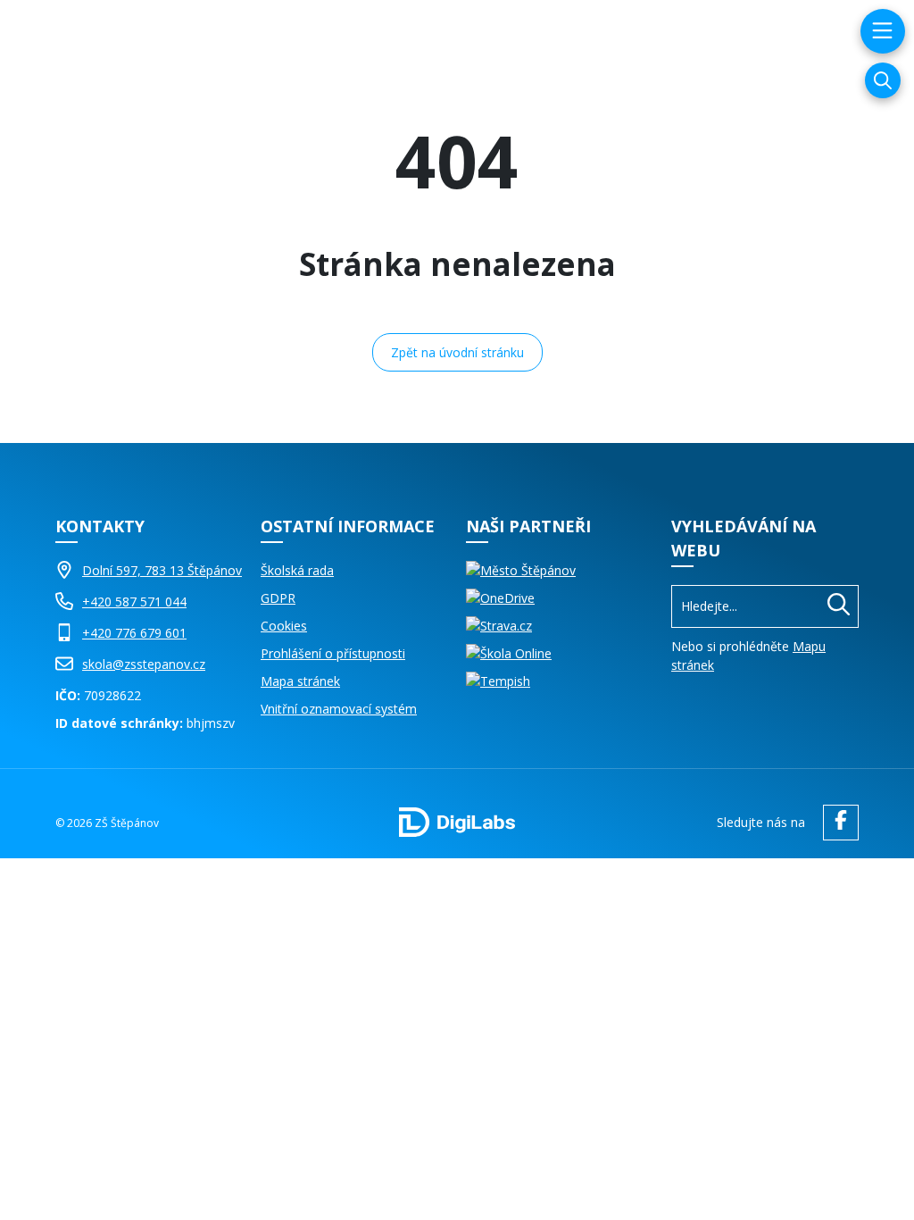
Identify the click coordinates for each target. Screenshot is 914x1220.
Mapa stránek (300, 681)
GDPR (278, 597)
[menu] (880, 31)
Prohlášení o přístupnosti (333, 653)
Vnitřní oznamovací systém (339, 708)
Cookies (284, 625)
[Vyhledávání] (883, 80)
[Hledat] (838, 606)
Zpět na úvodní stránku (457, 352)
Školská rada (297, 570)
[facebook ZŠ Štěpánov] (836, 822)
